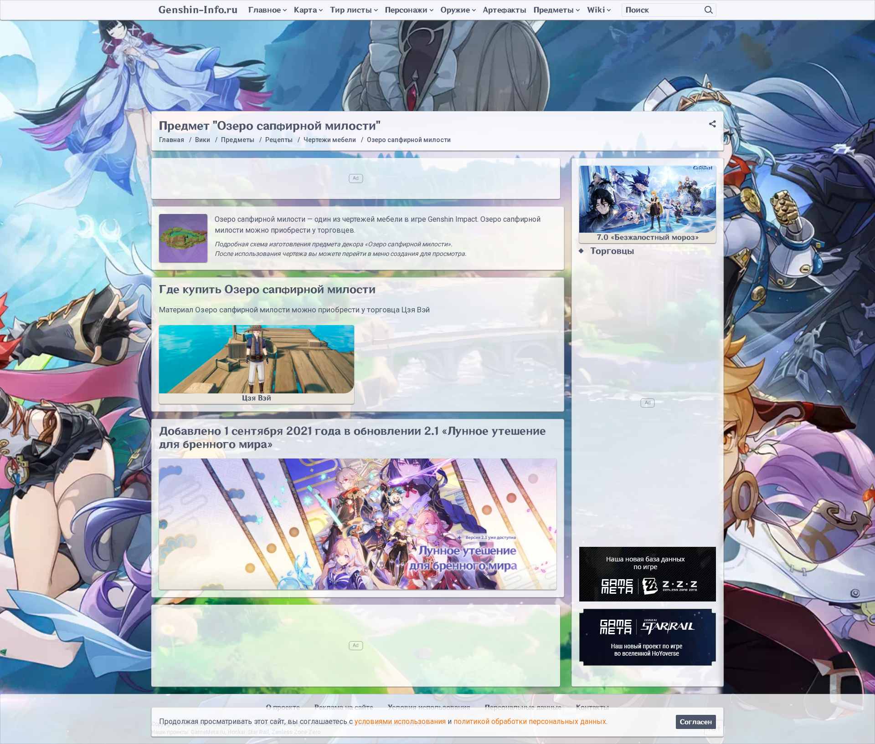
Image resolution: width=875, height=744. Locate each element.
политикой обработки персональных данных (529, 722)
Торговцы (612, 251)
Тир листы (351, 10)
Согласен (696, 722)
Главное (264, 10)
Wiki (596, 10)
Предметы (554, 10)
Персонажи (406, 10)
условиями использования (400, 722)
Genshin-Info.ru (198, 10)
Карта (305, 10)
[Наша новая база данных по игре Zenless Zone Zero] (647, 574)
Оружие (455, 10)
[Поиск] (708, 10)
